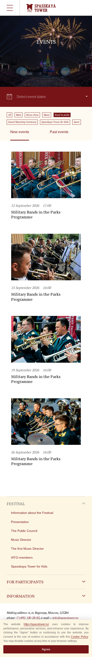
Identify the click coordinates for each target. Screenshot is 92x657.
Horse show (32, 114)
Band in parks (62, 114)
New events (19, 132)
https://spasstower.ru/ (36, 624)
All (9, 114)
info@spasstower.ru (65, 618)
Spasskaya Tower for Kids (55, 122)
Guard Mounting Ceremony (22, 122)
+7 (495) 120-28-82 (27, 618)
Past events (59, 132)
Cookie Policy (79, 636)
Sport (76, 122)
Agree (46, 649)
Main (18, 114)
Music (47, 114)
